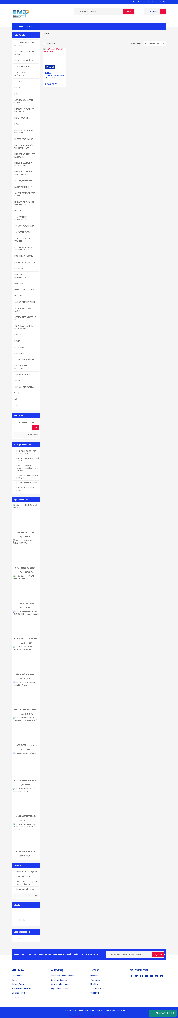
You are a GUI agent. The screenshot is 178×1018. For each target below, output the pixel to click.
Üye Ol (162, 2)
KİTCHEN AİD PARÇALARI (24, 256)
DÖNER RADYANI (21, 118)
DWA (16, 124)
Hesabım (94, 976)
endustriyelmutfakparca (24, 181)
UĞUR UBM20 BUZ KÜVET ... (26, 781)
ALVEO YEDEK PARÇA (23, 66)
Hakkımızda (17, 976)
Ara (35, 428)
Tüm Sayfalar (32, 895)
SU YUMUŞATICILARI (22, 375)
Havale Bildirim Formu (21, 988)
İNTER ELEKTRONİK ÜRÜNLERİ (22, 239)
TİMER (17, 393)
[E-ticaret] (89, 1016)
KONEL (48, 73)
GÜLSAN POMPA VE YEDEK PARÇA (25, 194)
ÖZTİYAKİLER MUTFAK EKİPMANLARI (23, 327)
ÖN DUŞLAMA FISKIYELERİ (25, 302)
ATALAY (17, 81)
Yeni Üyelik (95, 980)
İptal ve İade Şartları (60, 984)
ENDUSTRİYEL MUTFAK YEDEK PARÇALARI (23, 173)
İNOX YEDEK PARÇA (22, 232)
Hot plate (18, 211)
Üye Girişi (94, 984)
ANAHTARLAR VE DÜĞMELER (21, 74)
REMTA (17, 341)
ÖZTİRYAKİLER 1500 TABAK (22, 309)
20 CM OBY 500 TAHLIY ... (26, 603)
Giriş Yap (150, 2)
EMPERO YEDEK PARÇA (23, 139)
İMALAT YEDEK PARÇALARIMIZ (20, 218)
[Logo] (21, 13)
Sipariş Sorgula (18, 993)
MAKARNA (18, 283)
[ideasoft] (74, 1016)
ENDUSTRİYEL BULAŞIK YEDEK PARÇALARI (24, 146)
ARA (129, 11)
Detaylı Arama (32, 435)
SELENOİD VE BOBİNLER (24, 359)
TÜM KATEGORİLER (26, 27)
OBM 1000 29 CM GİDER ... (26, 568)
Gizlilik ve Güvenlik (59, 980)
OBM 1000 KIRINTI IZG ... (26, 532)
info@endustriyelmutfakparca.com (158, 954)
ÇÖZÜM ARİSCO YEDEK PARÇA (23, 101)
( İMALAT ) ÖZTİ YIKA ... (26, 674)
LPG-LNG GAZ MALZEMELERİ (20, 276)
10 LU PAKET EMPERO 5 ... (26, 816)
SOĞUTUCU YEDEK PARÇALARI (22, 367)
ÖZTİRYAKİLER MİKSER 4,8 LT (25, 318)
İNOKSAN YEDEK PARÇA (24, 226)
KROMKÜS (18, 268)
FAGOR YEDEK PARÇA (23, 187)
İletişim (15, 980)
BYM (16, 94)
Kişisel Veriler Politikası (61, 988)
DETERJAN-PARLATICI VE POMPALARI (24, 110)
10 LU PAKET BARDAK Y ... (26, 852)
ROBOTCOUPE (20, 353)
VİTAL (16, 405)
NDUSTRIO (18, 296)
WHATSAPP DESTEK (165, 1013)
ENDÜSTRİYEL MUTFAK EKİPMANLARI (23, 164)
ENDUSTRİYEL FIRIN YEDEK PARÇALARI (25, 155)
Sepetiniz (94, 993)
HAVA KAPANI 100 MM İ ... (26, 745)
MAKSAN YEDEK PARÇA (24, 290)
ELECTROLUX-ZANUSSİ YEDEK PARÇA (23, 131)
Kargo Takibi (17, 997)
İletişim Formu (18, 984)
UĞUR (16, 399)
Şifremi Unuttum (97, 988)
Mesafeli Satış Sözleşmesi (62, 976)
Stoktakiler (51, 44)
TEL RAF (17, 381)
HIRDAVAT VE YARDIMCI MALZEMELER (24, 203)
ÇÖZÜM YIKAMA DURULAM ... (26, 639)
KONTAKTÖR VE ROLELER (24, 262)
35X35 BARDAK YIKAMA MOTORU (24, 43)
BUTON (17, 88)
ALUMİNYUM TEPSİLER (23, 60)
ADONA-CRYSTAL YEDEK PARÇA (24, 52)
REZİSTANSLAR (20, 347)
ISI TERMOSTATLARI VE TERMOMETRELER (23, 248)
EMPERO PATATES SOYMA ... (26, 710)
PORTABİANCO (20, 335)
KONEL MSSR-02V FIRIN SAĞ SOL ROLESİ (54, 76)
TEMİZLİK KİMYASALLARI (24, 387)
